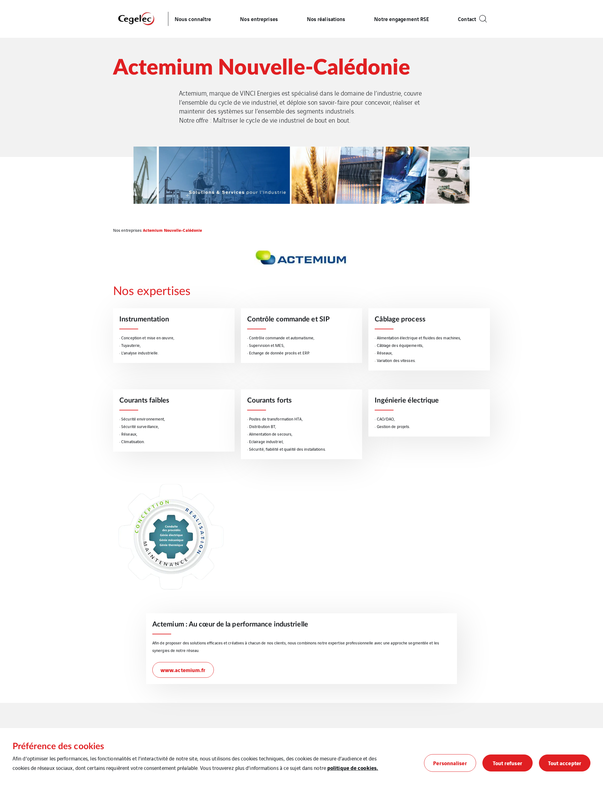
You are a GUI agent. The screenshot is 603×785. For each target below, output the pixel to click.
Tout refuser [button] (507, 763)
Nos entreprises (259, 19)
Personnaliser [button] (450, 763)
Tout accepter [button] (564, 763)
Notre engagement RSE (401, 19)
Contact (467, 19)
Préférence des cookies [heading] (58, 746)
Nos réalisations (326, 19)
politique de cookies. (352, 767)
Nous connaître (193, 19)
